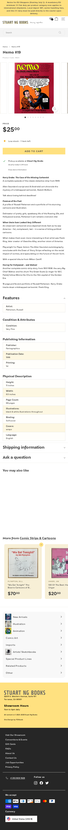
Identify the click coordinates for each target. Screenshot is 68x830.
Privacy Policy (12, 766)
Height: (10, 382)
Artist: (9, 306)
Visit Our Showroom (15, 734)
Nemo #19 (16, 46)
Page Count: (12, 399)
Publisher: (11, 345)
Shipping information (23, 448)
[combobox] (34, 33)
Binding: (10, 417)
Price (6, 123)
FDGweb (19, 719)
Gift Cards (10, 743)
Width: (9, 390)
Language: (11, 434)
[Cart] (56, 19)
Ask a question (17, 458)
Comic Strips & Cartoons (38, 538)
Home (5, 46)
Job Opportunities (14, 762)
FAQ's (8, 748)
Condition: (11, 325)
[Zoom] (55, 109)
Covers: (10, 426)
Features (11, 298)
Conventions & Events (16, 739)
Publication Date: (15, 353)
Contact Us (10, 757)
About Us (10, 753)
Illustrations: (12, 408)
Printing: (10, 362)
